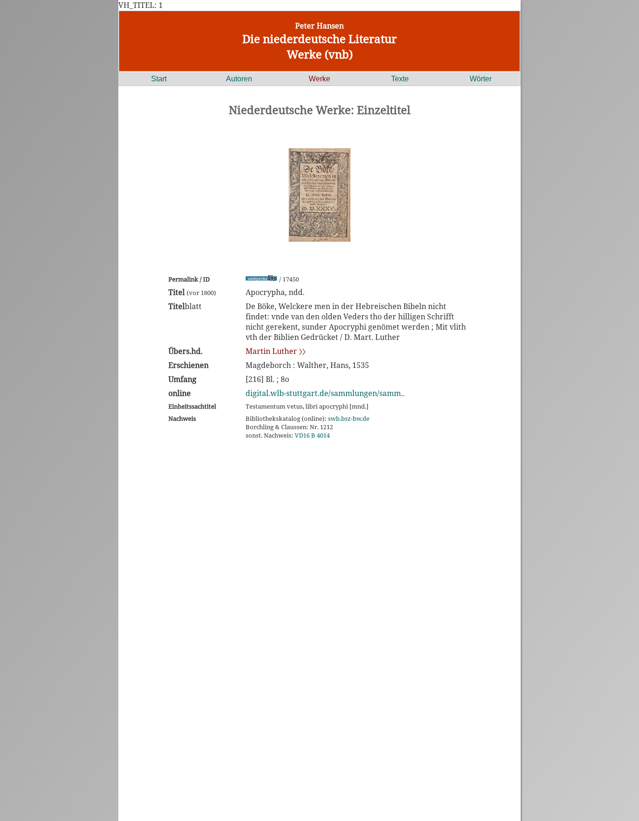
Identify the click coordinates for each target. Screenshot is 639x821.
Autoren (239, 79)
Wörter (481, 79)
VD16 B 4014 (312, 435)
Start (159, 79)
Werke (319, 79)
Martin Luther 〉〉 (275, 351)
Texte (400, 79)
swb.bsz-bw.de (349, 418)
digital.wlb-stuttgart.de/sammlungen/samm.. (325, 393)
